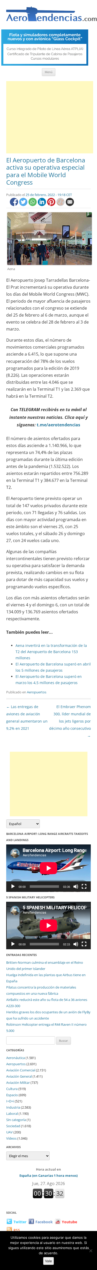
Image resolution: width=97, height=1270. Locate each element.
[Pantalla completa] (84, 886)
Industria (13, 1107)
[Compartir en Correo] (70, 204)
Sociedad (13, 1126)
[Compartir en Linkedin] (42, 204)
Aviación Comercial (20, 1070)
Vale (48, 1261)
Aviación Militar (18, 1082)
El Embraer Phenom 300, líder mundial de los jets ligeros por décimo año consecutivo (70, 721)
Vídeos (11, 1138)
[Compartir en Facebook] (14, 204)
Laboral (12, 1113)
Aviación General (19, 1076)
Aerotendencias (51, 16)
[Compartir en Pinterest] (51, 204)
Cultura (12, 1088)
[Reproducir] (13, 886)
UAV (9, 1132)
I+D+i (10, 1101)
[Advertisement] (49, 117)
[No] (90, 1250)
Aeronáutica (15, 1057)
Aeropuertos (36, 692)
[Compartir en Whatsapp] (33, 204)
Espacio (12, 1095)
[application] (48, 868)
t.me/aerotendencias (58, 425)
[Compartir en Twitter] (23, 204)
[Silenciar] (75, 886)
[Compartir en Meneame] (61, 204)
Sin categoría (16, 1119)
